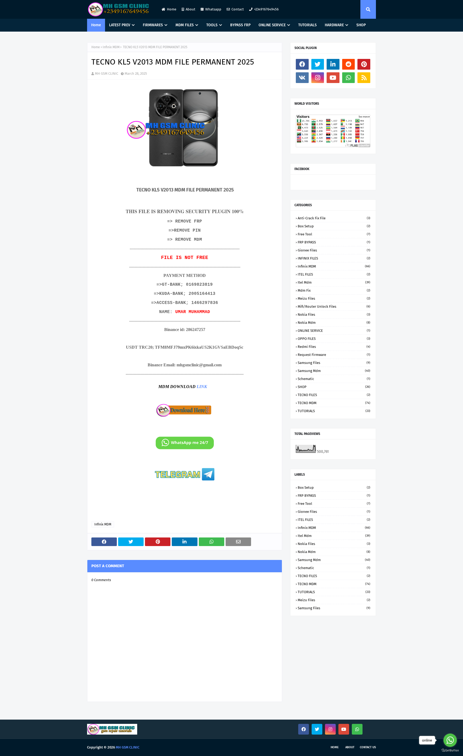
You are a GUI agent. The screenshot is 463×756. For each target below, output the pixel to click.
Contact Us (368, 747)
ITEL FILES (334, 274)
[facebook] (302, 64)
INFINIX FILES (334, 258)
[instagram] (317, 77)
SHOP (334, 387)
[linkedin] (333, 64)
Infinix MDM (111, 47)
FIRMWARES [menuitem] (153, 25)
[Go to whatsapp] (450, 740)
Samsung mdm (334, 371)
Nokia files (334, 315)
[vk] (302, 77)
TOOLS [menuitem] (212, 25)
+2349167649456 (266, 9)
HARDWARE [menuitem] (334, 25)
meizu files (334, 298)
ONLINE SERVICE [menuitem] (272, 25)
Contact (238, 9)
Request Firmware (334, 355)
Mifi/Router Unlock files (334, 306)
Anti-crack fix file (334, 218)
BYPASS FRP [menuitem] (240, 25)
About (190, 9)
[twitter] (317, 64)
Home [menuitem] (96, 25)
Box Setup (334, 226)
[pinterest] (363, 64)
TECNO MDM (334, 403)
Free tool (334, 234)
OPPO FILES (334, 339)
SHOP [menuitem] (361, 25)
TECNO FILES (334, 395)
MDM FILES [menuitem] (185, 25)
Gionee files (334, 250)
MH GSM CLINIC (106, 74)
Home (171, 9)
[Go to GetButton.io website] (450, 750)
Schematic (334, 379)
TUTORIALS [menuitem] (307, 25)
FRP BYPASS (334, 242)
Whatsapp (213, 9)
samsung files (334, 363)
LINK (202, 386)
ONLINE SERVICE (334, 331)
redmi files (334, 347)
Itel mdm (334, 282)
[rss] (363, 77)
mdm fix (334, 290)
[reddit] (348, 64)
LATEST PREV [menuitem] (119, 25)
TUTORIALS (334, 411)
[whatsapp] (348, 77)
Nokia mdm (334, 323)
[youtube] (333, 77)
